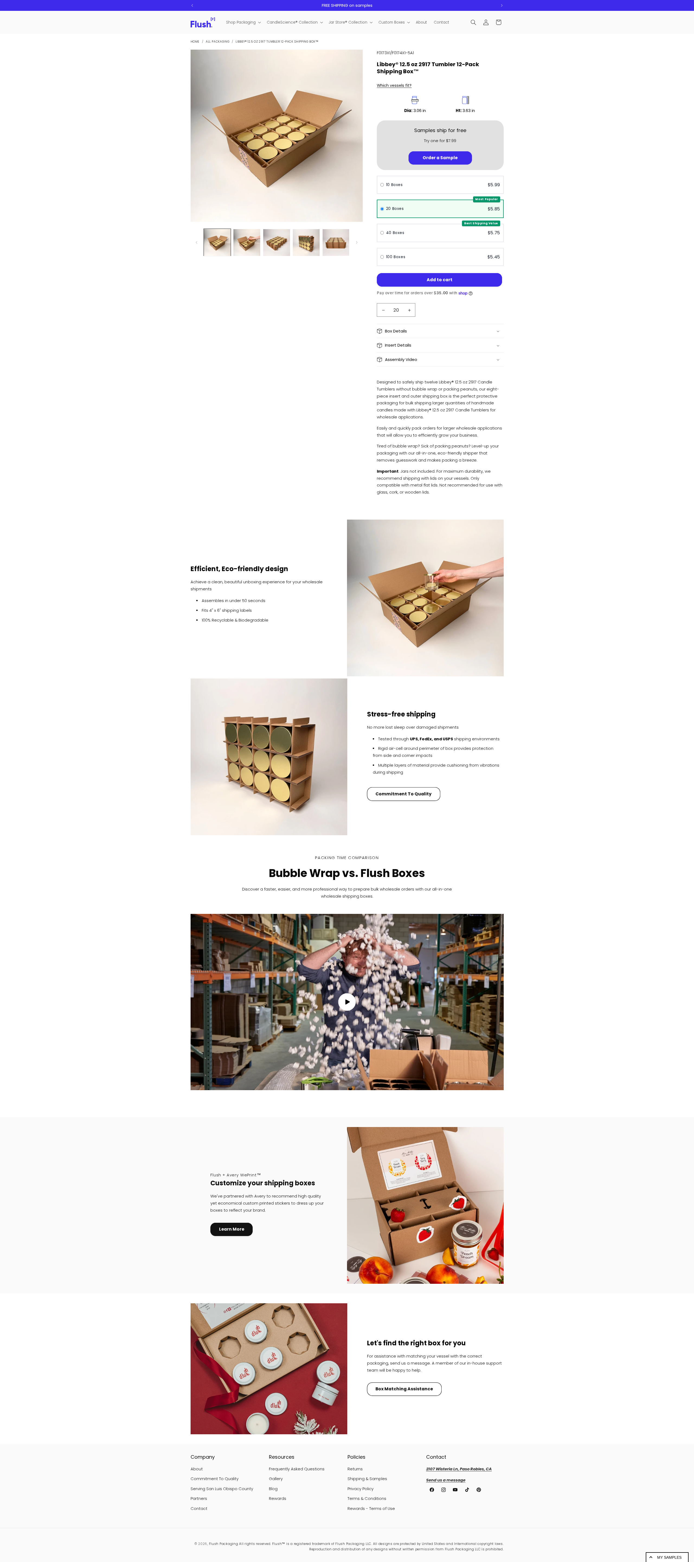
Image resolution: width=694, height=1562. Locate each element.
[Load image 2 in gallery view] (246, 242)
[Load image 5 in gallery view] (336, 242)
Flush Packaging (223, 1544)
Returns (355, 1469)
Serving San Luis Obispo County (222, 1488)
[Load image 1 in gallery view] (217, 242)
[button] (243, 22)
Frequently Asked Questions (296, 1469)
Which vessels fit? (394, 85)
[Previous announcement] (192, 5)
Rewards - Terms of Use (371, 1508)
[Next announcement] (502, 5)
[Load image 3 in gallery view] (276, 242)
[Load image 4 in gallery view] (306, 242)
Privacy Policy (361, 1488)
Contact (199, 1508)
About (197, 1469)
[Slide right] (357, 242)
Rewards (277, 1498)
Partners (199, 1498)
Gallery (276, 1478)
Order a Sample (440, 158)
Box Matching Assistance (404, 1389)
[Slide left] (197, 242)
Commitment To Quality (403, 794)
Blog (273, 1488)
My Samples (669, 1557)
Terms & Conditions (367, 1498)
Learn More (231, 1229)
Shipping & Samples (367, 1478)
